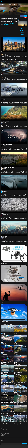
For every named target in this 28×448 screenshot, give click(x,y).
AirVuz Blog (2, 427)
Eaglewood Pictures (18, 373)
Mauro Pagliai (4, 343)
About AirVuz (4, 437)
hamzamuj (4, 237)
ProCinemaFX (4, 403)
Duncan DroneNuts (5, 191)
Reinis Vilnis (4, 373)
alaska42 (16, 333)
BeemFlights (4, 168)
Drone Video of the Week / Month (5, 433)
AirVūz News (4, 99)
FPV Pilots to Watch (3, 434)
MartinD (3, 393)
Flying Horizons (17, 353)
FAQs (1, 437)
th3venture (4, 122)
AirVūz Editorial (4, 363)
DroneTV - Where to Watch (4, 429)
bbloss (4, 77)
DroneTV (2, 428)
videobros (4, 145)
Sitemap (2, 440)
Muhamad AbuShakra (5, 214)
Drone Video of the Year (3, 432)
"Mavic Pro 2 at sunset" (13, 23)
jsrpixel (16, 363)
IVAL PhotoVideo (17, 403)
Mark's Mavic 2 (17, 383)
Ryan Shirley (17, 393)
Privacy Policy (2, 439)
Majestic (4, 54)
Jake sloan (4, 333)
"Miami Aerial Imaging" (6, 24)
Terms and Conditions (3, 438)
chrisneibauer (4, 383)
